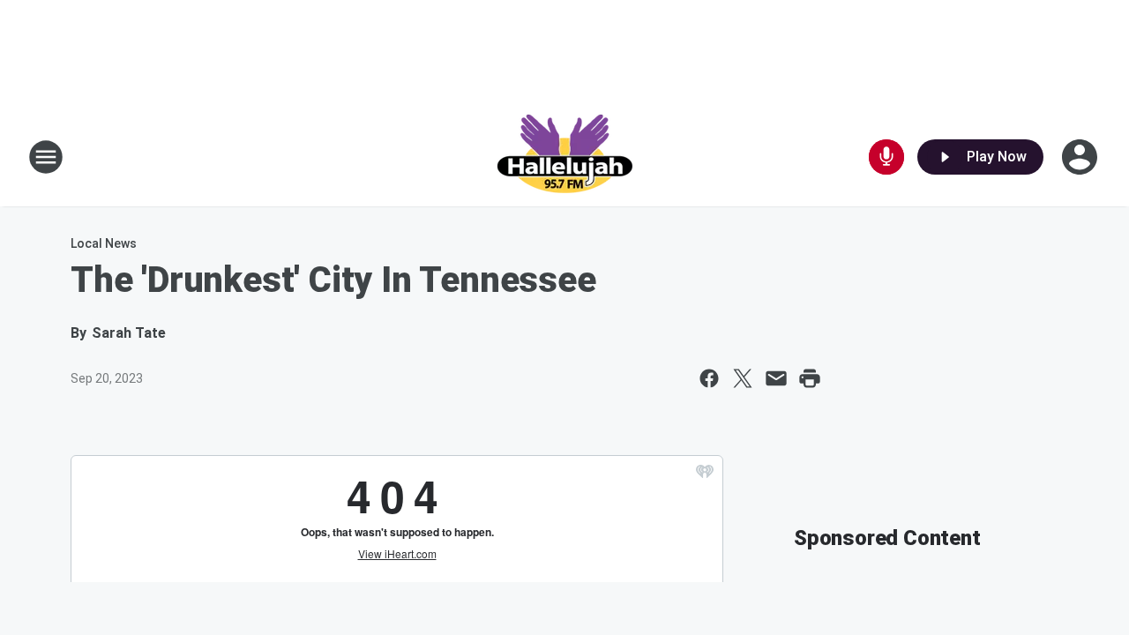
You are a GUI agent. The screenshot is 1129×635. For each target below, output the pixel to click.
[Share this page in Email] (776, 378)
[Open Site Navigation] (46, 157)
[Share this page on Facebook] (709, 378)
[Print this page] (809, 378)
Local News (104, 243)
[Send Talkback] (886, 157)
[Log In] (1081, 157)
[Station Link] (564, 157)
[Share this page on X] (742, 378)
